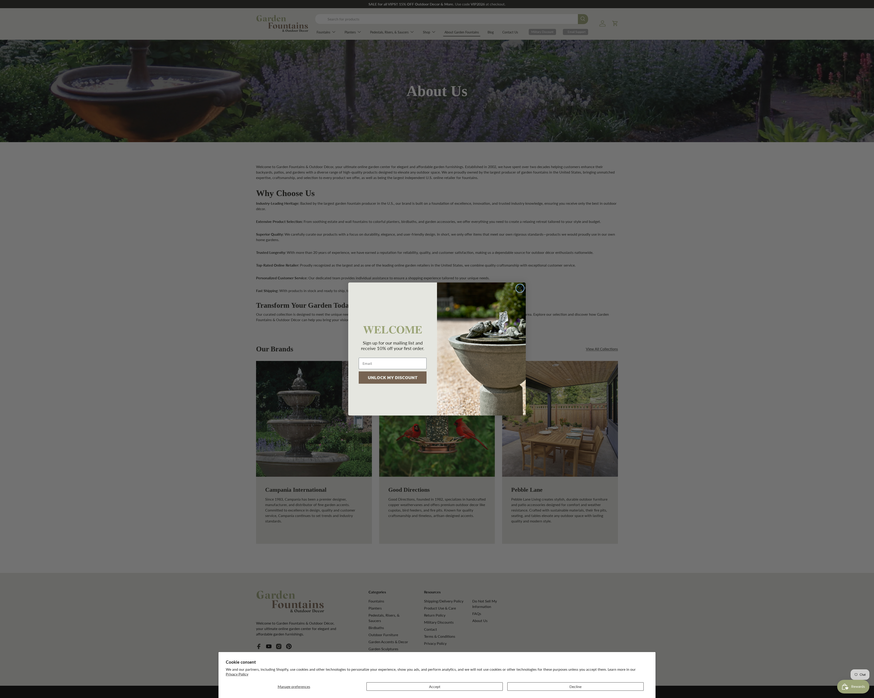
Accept (434, 686)
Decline (575, 686)
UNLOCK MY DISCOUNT (393, 377)
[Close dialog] (520, 288)
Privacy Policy (237, 674)
